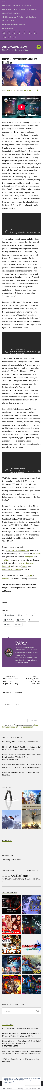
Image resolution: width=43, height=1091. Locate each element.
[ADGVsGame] (30, 33)
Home (4, 2)
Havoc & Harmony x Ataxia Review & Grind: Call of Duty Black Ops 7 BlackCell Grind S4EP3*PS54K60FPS (21, 757)
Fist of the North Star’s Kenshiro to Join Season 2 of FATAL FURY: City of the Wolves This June (21, 748)
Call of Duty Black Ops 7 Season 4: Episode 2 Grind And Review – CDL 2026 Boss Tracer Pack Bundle (21, 766)
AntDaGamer (29, 90)
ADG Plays (26, 870)
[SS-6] (31, 800)
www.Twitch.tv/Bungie (11, 569)
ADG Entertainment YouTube (12, 17)
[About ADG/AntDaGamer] (19, 33)
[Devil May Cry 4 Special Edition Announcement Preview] (31, 944)
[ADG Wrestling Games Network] (5, 37)
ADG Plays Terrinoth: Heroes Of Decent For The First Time (20, 773)
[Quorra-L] (11, 800)
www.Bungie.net (28, 563)
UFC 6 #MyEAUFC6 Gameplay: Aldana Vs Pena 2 (20, 742)
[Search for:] (21, 1010)
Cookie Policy (8, 1082)
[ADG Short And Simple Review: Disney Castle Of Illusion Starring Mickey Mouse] (31, 905)
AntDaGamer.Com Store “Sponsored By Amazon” (19, 9)
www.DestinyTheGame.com (17, 550)
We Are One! (7, 840)
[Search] (15, 37)
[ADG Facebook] (10, 37)
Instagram (29, 557)
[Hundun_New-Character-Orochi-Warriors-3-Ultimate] (31, 820)
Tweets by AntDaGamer (11, 859)
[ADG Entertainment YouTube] (24, 33)
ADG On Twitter (8, 21)
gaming (21, 879)
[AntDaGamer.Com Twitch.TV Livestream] (9, 33)
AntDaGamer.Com (14, 46)
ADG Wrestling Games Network (13, 24)
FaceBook (6, 578)
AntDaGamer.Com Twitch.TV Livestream (16, 5)
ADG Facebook (7, 28)
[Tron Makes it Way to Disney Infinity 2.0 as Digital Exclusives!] (31, 924)
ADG (8, 871)
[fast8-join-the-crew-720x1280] (11, 820)
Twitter (5, 560)
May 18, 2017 (11, 90)
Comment (33, 720)
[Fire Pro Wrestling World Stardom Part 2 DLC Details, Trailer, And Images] (11, 924)
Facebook (37, 553)
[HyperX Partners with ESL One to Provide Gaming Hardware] (11, 905)
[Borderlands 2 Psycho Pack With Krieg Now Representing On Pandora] (11, 984)
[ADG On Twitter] (35, 33)
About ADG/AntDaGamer (11, 13)
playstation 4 (28, 879)
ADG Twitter (7, 855)
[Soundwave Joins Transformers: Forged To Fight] (31, 984)
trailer (35, 879)
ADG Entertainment (16, 871)
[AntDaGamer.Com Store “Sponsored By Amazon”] (14, 33)
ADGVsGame (31, 17)
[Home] (4, 33)
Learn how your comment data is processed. (20, 726)
